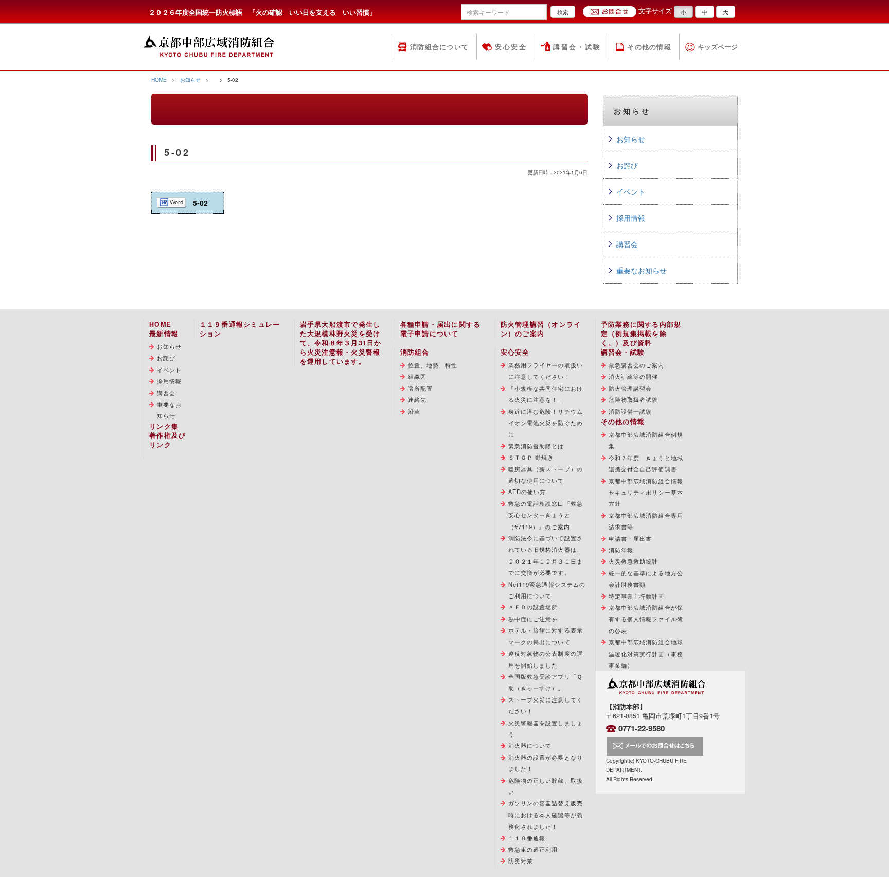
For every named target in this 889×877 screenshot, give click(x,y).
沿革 (414, 411)
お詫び (627, 165)
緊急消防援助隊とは (536, 446)
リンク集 (164, 426)
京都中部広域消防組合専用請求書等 (646, 521)
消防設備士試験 (630, 411)
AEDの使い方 (527, 491)
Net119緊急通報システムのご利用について (547, 590)
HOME (159, 79)
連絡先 (417, 399)
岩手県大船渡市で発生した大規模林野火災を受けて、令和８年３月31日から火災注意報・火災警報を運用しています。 (341, 343)
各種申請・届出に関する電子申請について (440, 329)
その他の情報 (649, 46)
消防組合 (415, 352)
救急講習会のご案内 (637, 365)
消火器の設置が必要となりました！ (545, 763)
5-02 (200, 203)
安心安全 (511, 46)
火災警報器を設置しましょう (545, 728)
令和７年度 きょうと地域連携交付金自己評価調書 (646, 463)
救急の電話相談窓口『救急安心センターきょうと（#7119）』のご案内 (545, 515)
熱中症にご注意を (533, 619)
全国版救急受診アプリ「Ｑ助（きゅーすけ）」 (545, 682)
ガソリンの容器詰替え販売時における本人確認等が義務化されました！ (545, 814)
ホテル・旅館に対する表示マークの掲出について (545, 635)
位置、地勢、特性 (433, 365)
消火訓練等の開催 (634, 376)
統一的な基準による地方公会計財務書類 (646, 578)
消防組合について (439, 46)
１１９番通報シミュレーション (240, 329)
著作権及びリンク (167, 440)
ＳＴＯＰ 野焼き (531, 457)
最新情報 (164, 333)
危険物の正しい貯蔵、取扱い (545, 786)
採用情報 (630, 218)
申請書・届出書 (630, 538)
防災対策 (520, 860)
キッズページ (718, 46)
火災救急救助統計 (634, 561)
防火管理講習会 (630, 388)
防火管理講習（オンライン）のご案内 (541, 329)
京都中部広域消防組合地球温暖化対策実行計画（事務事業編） (646, 653)
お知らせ (190, 79)
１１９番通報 (527, 838)
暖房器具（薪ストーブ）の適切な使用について (545, 474)
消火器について (530, 745)
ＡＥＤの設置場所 (533, 607)
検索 (562, 12)
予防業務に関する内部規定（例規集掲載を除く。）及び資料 (641, 333)
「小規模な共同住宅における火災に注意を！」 (545, 394)
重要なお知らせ (641, 270)
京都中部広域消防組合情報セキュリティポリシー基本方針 (646, 492)
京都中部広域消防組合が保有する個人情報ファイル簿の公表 (646, 619)
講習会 (627, 244)
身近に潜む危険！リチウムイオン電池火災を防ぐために (545, 422)
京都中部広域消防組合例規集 (646, 440)
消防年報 (621, 550)
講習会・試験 (577, 46)
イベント (630, 191)
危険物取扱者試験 (634, 399)
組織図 (417, 376)
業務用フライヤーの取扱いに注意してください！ (545, 370)
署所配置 (420, 388)
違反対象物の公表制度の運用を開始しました (545, 659)
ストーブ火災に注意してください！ (545, 705)
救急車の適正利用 (533, 849)
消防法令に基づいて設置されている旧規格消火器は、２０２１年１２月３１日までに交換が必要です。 (545, 555)
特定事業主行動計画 (637, 596)
